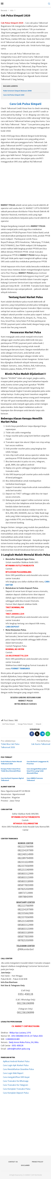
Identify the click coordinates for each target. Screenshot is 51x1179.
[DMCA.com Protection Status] (25, 1124)
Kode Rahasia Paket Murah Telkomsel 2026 (11, 762)
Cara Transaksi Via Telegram (15, 1085)
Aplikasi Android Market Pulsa (16, 1061)
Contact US (13, 1162)
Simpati (38, 724)
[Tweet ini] (37, 733)
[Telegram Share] (42, 733)
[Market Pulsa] (25, 3)
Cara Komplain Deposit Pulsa (16, 1092)
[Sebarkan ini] (31, 733)
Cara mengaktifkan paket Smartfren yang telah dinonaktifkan (37, 771)
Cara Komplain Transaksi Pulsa (16, 1088)
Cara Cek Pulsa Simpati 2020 (13, 95)
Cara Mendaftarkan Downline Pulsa (18, 1069)
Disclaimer (25, 1165)
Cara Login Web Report (13, 1073)
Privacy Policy (37, 1162)
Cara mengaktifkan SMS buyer (16, 1077)
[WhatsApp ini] (47, 733)
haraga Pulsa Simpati (25, 724)
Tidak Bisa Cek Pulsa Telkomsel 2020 (10, 744)
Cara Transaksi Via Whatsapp (15, 1081)
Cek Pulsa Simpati (8, 724)
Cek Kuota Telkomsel (40, 742)
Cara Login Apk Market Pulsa (15, 1065)
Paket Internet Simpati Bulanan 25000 (17, 91)
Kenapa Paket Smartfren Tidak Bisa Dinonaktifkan (11, 770)
